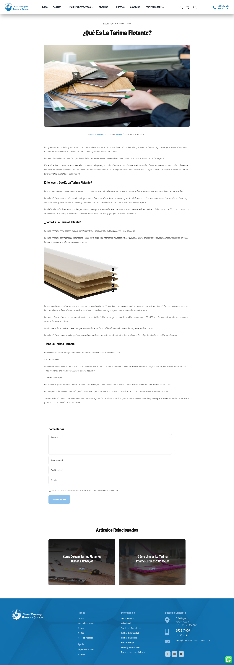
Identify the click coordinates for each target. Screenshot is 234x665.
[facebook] (167, 654)
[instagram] (174, 654)
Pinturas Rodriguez (97, 134)
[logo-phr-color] (17, 4)
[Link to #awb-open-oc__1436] (194, 7)
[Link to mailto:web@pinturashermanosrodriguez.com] (169, 641)
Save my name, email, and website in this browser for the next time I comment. (84, 490)
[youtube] (181, 654)
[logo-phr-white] (27, 610)
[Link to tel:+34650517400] (214, 7)
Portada (106, 23)
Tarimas (119, 134)
